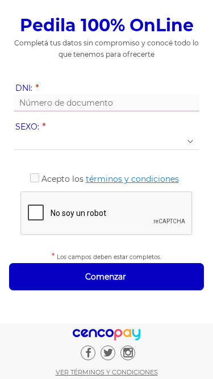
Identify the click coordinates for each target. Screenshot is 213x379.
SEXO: (32, 127)
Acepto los (110, 179)
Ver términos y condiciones (107, 372)
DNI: (29, 88)
